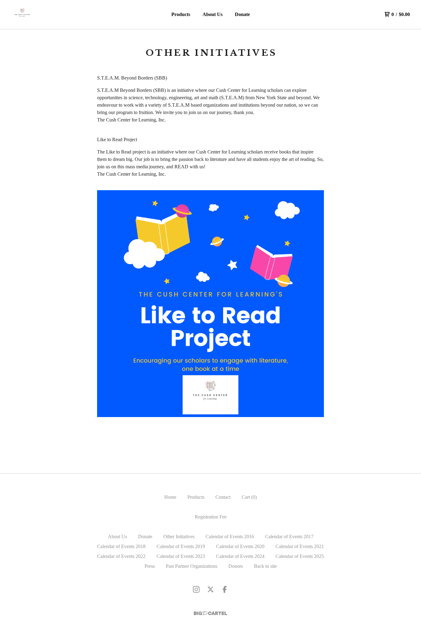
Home (170, 497)
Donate (242, 14)
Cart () (249, 497)
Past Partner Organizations (191, 566)
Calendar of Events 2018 (121, 546)
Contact (223, 497)
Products (180, 14)
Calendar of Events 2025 (300, 556)
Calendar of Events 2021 (300, 546)
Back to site (265, 566)
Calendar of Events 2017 (289, 536)
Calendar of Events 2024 (240, 556)
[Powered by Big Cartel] (210, 613)
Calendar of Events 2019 (181, 546)
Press (150, 566)
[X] (210, 589)
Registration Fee (211, 516)
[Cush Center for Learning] (22, 14)
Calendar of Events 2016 (230, 536)
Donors (235, 566)
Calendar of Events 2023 (181, 556)
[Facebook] (224, 589)
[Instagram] (196, 589)
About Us (212, 14)
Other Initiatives (178, 536)
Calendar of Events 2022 (121, 556)
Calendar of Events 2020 (240, 546)
